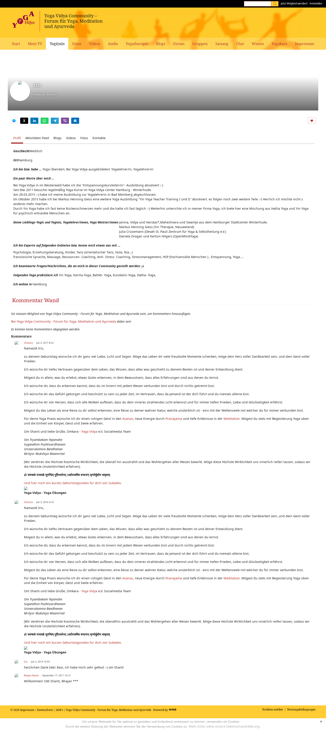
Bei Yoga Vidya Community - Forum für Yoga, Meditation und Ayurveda (63, 321)
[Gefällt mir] (312, 121)
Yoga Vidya (89, 431)
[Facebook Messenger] (14, 121)
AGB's (59, 710)
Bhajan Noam (31, 675)
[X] (24, 121)
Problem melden (272, 709)
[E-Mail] (75, 121)
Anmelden (316, 3)
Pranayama (173, 418)
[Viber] (65, 121)
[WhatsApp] (45, 121)
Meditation (232, 418)
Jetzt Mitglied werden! (294, 3)
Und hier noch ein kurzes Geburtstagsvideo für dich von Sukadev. (73, 483)
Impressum (27, 710)
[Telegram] (55, 121)
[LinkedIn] (34, 121)
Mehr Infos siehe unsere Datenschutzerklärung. (224, 726)
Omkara (28, 342)
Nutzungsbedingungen (301, 709)
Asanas (127, 418)
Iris (25, 661)
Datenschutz (45, 710)
